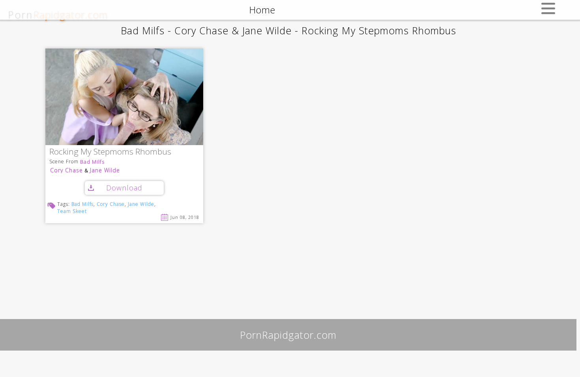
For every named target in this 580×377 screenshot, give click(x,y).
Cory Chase (66, 170)
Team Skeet (72, 211)
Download (124, 187)
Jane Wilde (105, 170)
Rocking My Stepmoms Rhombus (110, 152)
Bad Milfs (92, 161)
